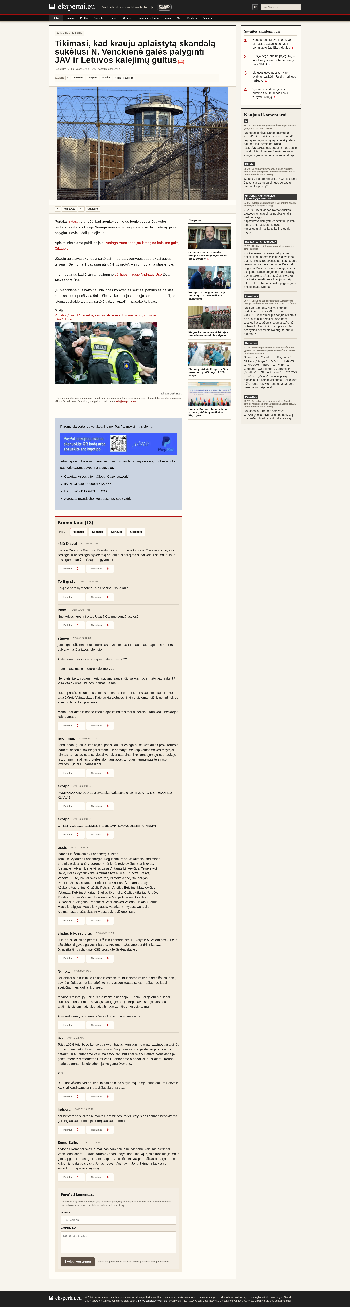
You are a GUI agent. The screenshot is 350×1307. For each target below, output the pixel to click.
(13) (181, 61)
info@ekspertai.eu (126, 401)
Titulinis (56, 18)
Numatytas (69, 209)
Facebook (78, 77)
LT (255, 7)
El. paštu (106, 77)
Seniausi (97, 531)
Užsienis (127, 18)
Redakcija (192, 18)
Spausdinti (93, 209)
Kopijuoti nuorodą (124, 78)
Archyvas (208, 18)
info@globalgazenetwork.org (152, 1300)
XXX (178, 18)
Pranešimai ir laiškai (148, 18)
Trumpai (70, 18)
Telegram (92, 77)
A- (58, 209)
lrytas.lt (74, 221)
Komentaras (68, 1228)
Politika (84, 18)
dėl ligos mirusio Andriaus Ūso (138, 274)
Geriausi (116, 531)
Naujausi (78, 531)
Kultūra (113, 18)
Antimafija (99, 18)
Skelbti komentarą (78, 1261)
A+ (81, 209)
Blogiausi (136, 531)
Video (168, 18)
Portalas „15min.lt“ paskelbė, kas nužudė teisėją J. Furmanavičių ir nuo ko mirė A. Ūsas (105, 317)
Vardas (65, 1212)
